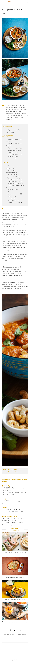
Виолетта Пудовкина (15, 472)
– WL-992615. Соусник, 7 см (11, 509)
